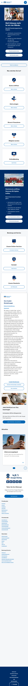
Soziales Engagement (5, 537)
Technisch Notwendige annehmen (14, 384)
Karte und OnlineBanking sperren (8, 562)
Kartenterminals (4, 523)
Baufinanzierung (4, 510)
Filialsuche (4, 552)
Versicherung (4, 511)
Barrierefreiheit (14, 681)
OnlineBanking (4, 557)
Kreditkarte (4, 506)
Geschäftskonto (4, 519)
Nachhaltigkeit (4, 539)
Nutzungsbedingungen (14, 677)
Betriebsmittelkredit (5, 524)
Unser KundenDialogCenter (6, 560)
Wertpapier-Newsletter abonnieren (8, 559)
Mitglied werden (4, 536)
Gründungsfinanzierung (6, 528)
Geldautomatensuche (5, 554)
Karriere (3, 541)
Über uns (3, 544)
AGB (14, 679)
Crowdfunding (4, 546)
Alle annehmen (14, 388)
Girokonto (3, 503)
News (3, 542)
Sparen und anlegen (5, 513)
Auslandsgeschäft (5, 529)
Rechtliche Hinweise (14, 673)
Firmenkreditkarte (5, 521)
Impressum (14, 671)
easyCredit (3, 508)
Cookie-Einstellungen (14, 382)
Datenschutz (14, 675)
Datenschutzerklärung (9, 306)
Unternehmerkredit (5, 526)
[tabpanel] (14, 450)
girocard (3, 505)
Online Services (4, 555)
